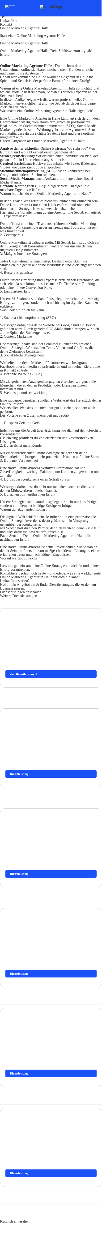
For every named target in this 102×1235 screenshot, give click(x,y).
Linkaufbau (8, 21)
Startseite (7, 36)
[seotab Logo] (51, 7)
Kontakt (6, 24)
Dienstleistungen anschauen (20, 592)
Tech (3, 17)
